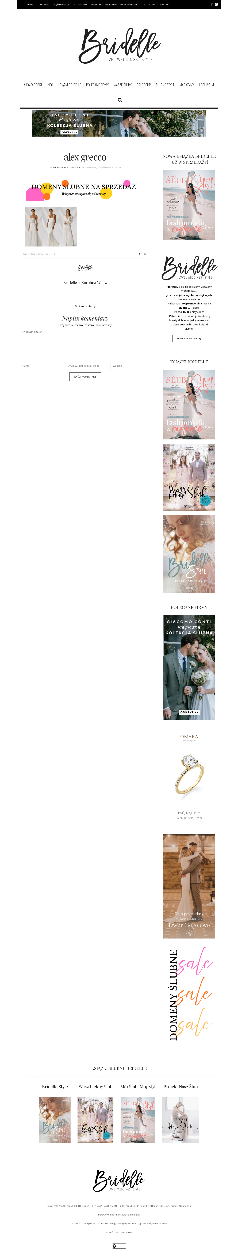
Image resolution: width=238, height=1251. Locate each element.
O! (74, 4)
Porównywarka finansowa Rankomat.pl (119, 1214)
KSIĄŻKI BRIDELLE (61, 4)
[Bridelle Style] (55, 1120)
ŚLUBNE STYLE (165, 85)
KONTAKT (164, 4)
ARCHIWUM (206, 85)
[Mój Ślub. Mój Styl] (137, 1120)
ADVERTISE (96, 4)
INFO (50, 85)
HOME (30, 4)
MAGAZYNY (186, 85)
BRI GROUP (143, 85)
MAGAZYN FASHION (130, 4)
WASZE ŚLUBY (123, 85)
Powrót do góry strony (119, 1232)
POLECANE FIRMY (97, 85)
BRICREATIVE (111, 4)
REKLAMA (82, 4)
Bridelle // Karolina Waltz (67, 167)
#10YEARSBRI (42, 4)
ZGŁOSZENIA (150, 4)
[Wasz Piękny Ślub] (95, 1120)
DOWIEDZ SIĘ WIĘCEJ (189, 338)
